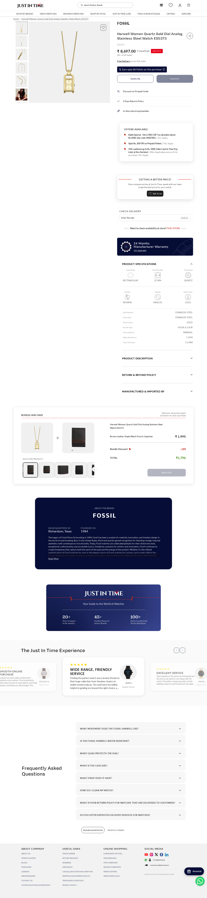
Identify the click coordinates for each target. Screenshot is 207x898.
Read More (53, 558)
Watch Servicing (112, 876)
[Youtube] (146, 854)
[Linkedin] (166, 854)
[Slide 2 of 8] (21, 41)
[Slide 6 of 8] (21, 94)
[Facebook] (161, 854)
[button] (103, 28)
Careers (25, 871)
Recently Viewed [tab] (116, 830)
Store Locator (28, 858)
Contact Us (26, 880)
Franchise (26, 867)
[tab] (30, 470)
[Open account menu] (180, 5)
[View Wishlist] (171, 5)
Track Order (68, 853)
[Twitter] (156, 854)
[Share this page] (190, 36)
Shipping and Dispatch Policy (76, 876)
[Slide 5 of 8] (21, 81)
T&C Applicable (140, 250)
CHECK (184, 217)
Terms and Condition (72, 880)
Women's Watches (112, 867)
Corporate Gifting (113, 853)
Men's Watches (110, 862)
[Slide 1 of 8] (21, 28)
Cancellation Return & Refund (77, 871)
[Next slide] (107, 62)
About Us (25, 853)
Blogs (24, 862)
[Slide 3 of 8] (21, 54)
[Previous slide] (31, 62)
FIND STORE (173, 228)
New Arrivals (110, 858)
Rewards (66, 862)
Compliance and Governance (35, 885)
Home (16, 19)
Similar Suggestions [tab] (93, 830)
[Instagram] (151, 854)
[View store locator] (161, 5)
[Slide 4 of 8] (21, 68)
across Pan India (131, 61)
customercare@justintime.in (159, 865)
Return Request (70, 858)
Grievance (67, 867)
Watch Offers (110, 871)
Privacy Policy (69, 885)
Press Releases (28, 876)
